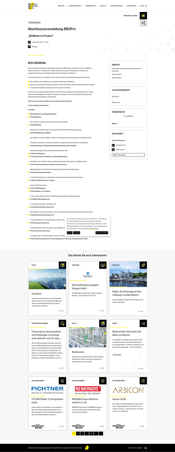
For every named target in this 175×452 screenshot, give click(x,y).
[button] (64, 287)
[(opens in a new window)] (128, 116)
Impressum (66, 448)
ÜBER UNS (61, 6)
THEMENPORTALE (90, 6)
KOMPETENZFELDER (75, 6)
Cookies (79, 448)
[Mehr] (86, 433)
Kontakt (73, 448)
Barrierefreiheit (56, 448)
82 (91, 433)
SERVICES (103, 6)
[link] (47, 294)
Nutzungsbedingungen (44, 448)
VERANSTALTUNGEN (116, 6)
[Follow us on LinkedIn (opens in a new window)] (146, 448)
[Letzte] (101, 433)
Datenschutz (32, 448)
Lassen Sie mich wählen (102, 233)
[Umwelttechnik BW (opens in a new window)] (33, 6)
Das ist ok (69, 233)
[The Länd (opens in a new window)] (87, 447)
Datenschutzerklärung (91, 229)
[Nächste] (96, 433)
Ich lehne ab (77, 233)
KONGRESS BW (131, 6)
